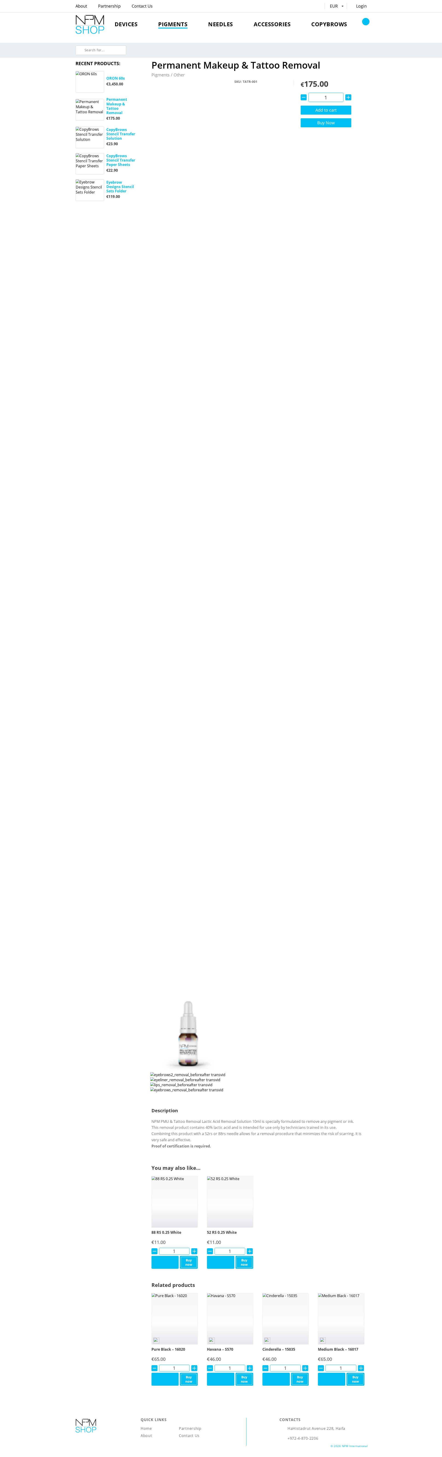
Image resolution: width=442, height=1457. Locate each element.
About (81, 6)
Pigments (172, 24)
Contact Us (142, 6)
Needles (220, 24)
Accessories (272, 24)
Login (361, 6)
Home (146, 1428)
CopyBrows (329, 24)
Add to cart (326, 110)
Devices (126, 24)
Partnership (109, 6)
